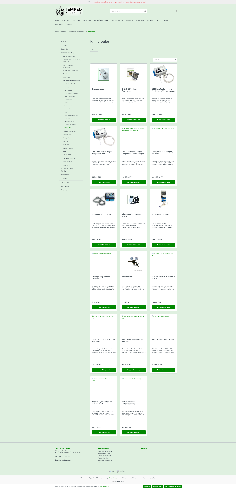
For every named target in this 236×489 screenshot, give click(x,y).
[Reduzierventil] (134, 262)
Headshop (64, 41)
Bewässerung (67, 134)
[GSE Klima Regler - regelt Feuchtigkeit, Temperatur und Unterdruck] (163, 74)
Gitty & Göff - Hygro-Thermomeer (130, 90)
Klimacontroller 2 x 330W (102, 214)
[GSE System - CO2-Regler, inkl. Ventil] (163, 137)
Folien (64, 151)
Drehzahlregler (98, 89)
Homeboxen (66, 74)
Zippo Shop (65, 175)
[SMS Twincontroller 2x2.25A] (163, 324)
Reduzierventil (127, 277)
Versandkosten (113, 478)
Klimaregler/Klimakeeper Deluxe (132, 215)
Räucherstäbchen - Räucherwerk (67, 170)
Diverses (64, 190)
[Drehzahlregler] (104, 74)
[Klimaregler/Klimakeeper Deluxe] (134, 199)
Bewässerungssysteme (70, 131)
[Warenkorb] (179, 10)
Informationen (103, 448)
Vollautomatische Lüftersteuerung (129, 403)
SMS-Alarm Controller (69, 158)
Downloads (65, 186)
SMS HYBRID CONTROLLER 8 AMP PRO (133, 340)
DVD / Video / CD (67, 182)
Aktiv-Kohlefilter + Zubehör (72, 84)
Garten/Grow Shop (67, 53)
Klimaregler (68, 127)
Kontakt (144, 448)
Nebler (66, 102)
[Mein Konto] (176, 11)
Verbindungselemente (70, 105)
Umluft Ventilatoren (69, 121)
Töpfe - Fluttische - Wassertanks (68, 66)
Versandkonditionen (104, 458)
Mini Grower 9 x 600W (160, 214)
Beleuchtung (66, 77)
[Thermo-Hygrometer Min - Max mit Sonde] (104, 387)
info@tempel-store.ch (63, 460)
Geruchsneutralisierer (70, 87)
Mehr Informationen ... (105, 486)
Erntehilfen (66, 144)
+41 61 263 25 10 (62, 456)
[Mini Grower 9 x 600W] (163, 199)
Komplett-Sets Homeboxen (71, 70)
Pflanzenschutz (67, 162)
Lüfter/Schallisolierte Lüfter (72, 115)
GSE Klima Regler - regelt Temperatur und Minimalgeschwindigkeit (102, 153)
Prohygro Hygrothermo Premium (101, 278)
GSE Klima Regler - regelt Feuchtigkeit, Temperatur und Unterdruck (163, 90)
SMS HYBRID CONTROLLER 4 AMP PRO (103, 340)
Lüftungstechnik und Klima (71, 80)
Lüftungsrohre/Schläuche (71, 93)
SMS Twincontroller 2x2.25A (163, 339)
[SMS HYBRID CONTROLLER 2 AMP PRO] (163, 262)
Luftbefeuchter (68, 99)
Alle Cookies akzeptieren (173, 486)
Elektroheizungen (69, 109)
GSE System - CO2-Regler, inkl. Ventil (162, 153)
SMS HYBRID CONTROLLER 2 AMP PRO (163, 278)
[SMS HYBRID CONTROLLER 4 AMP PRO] (104, 324)
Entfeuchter (68, 118)
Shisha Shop (65, 49)
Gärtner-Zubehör (68, 148)
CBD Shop (64, 45)
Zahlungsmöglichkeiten (105, 455)
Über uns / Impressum (105, 451)
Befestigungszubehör (70, 96)
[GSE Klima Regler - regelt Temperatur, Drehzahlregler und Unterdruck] (134, 137)
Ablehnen (147, 486)
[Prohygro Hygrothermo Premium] (104, 262)
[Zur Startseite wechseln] (69, 11)
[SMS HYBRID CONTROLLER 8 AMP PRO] (134, 324)
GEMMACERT (67, 155)
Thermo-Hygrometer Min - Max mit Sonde (102, 403)
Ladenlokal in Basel (104, 453)
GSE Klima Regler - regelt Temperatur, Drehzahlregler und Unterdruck (133, 153)
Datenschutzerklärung (105, 460)
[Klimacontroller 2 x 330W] (104, 199)
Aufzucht (65, 141)
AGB (99, 462)
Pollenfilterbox (68, 90)
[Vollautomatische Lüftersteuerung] (134, 387)
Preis (93, 49)
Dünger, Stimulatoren (69, 56)
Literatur (64, 178)
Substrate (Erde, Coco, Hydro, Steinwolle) (72, 60)
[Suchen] (145, 11)
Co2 (66, 112)
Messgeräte (66, 138)
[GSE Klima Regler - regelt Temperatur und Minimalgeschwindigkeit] (104, 137)
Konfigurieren (157, 486)
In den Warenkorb (104, 120)
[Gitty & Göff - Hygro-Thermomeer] (134, 74)
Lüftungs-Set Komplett (70, 124)
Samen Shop (66, 165)
